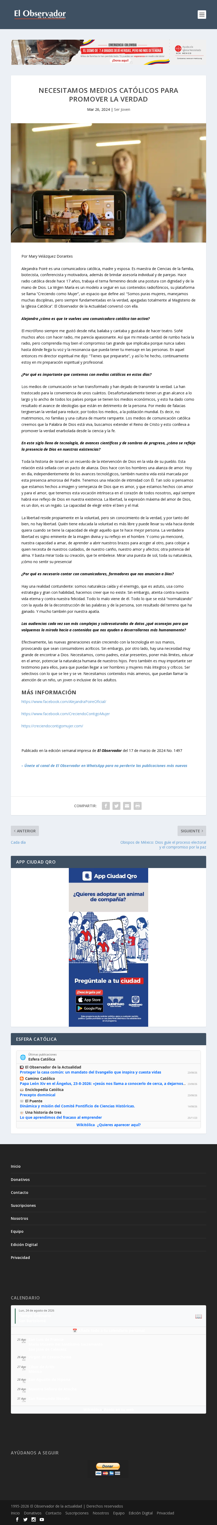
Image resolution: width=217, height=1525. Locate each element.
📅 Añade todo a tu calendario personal (109, 1330)
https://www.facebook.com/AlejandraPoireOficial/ (63, 701)
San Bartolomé (32, 1320)
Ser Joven (122, 109)
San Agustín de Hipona (49, 1379)
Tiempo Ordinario (35, 1315)
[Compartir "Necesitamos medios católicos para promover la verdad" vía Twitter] (116, 806)
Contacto (19, 1192)
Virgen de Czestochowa (50, 1356)
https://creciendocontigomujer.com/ (52, 725)
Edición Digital (24, 1244)
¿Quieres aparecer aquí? (119, 1124)
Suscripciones (23, 1205)
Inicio (16, 1166)
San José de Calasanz (47, 1349)
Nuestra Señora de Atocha (52, 1388)
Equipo (17, 1231)
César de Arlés (42, 1366)
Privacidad (20, 1257)
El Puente (33, 1100)
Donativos (20, 1179)
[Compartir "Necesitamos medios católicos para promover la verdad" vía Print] (137, 806)
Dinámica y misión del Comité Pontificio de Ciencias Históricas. (77, 1105)
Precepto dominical (37, 1094)
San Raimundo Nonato (49, 1398)
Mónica (35, 1371)
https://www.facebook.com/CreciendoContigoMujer (65, 713)
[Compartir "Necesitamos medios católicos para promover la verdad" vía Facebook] (106, 806)
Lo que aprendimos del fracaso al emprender (61, 1117)
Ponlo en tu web (119, 1409)
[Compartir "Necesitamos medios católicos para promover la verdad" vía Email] (127, 806)
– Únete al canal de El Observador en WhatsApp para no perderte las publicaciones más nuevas (104, 765)
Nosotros (19, 1218)
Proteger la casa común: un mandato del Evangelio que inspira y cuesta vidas (90, 1072)
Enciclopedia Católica (44, 1089)
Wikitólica (85, 1124)
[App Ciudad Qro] (108, 947)
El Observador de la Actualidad (53, 1067)
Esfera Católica (41, 1059)
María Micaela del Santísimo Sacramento (66, 1344)
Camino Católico (40, 1078)
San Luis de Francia (46, 1339)
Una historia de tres (43, 1112)
